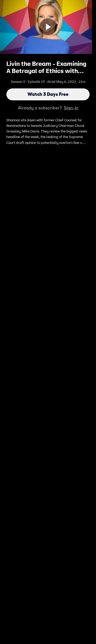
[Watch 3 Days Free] (48, 26)
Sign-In (71, 107)
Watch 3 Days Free (48, 94)
